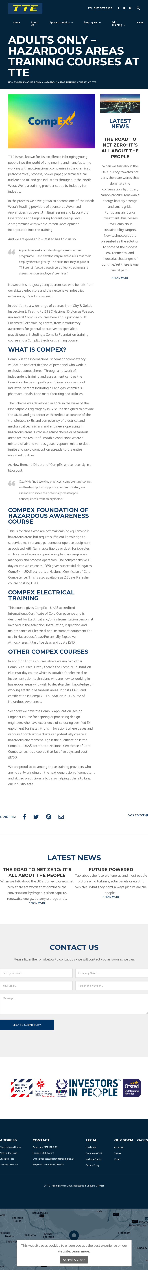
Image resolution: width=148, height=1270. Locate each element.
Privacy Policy (92, 1165)
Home (16, 22)
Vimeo (117, 1159)
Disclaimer (91, 1147)
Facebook (119, 1147)
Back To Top (136, 815)
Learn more (80, 1251)
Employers (90, 22)
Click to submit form (27, 1024)
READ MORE (121, 277)
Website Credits (93, 1159)
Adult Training (117, 23)
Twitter (117, 1153)
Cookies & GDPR (94, 1153)
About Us (35, 23)
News (139, 22)
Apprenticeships (59, 22)
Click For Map (74, 1246)
